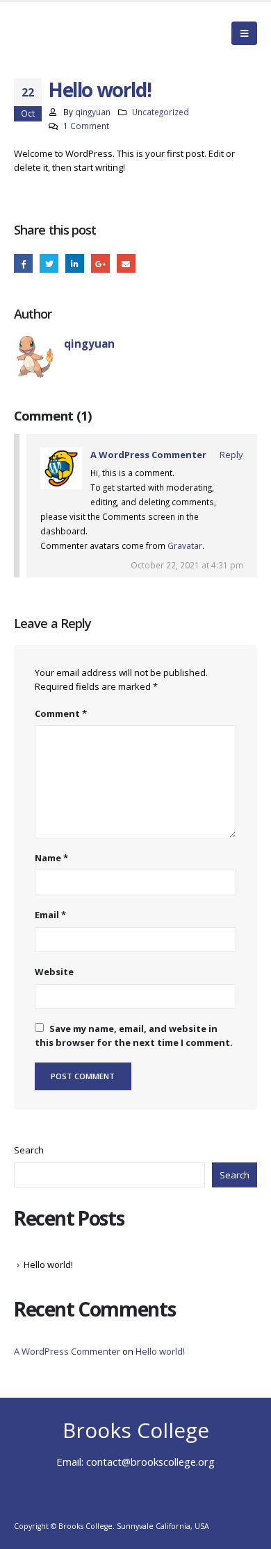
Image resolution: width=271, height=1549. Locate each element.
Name (51, 858)
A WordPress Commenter (148, 454)
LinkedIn (74, 263)
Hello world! (48, 1264)
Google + (100, 263)
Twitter (49, 263)
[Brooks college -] (66, 33)
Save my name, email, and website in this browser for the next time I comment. (134, 1035)
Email (126, 263)
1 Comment (86, 125)
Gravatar (184, 545)
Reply (231, 454)
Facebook (23, 263)
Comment (61, 713)
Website (54, 971)
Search (29, 1150)
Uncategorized (160, 111)
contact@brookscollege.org (150, 1461)
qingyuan (92, 111)
